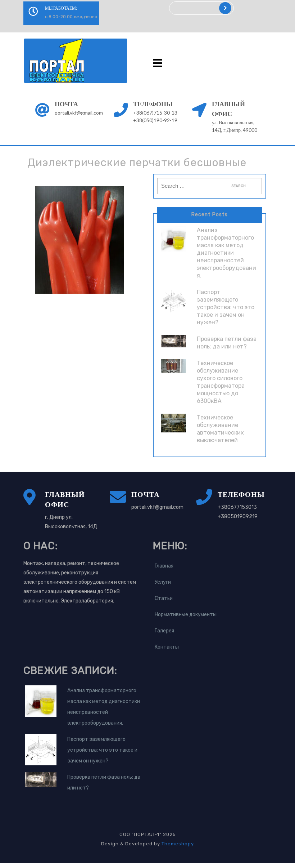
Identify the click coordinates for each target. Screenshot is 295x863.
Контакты (167, 647)
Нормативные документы (186, 614)
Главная (164, 566)
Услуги (163, 582)
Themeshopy (177, 843)
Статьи (164, 598)
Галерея (164, 631)
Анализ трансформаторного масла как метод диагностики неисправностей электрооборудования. (226, 253)
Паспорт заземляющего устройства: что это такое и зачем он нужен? (225, 307)
